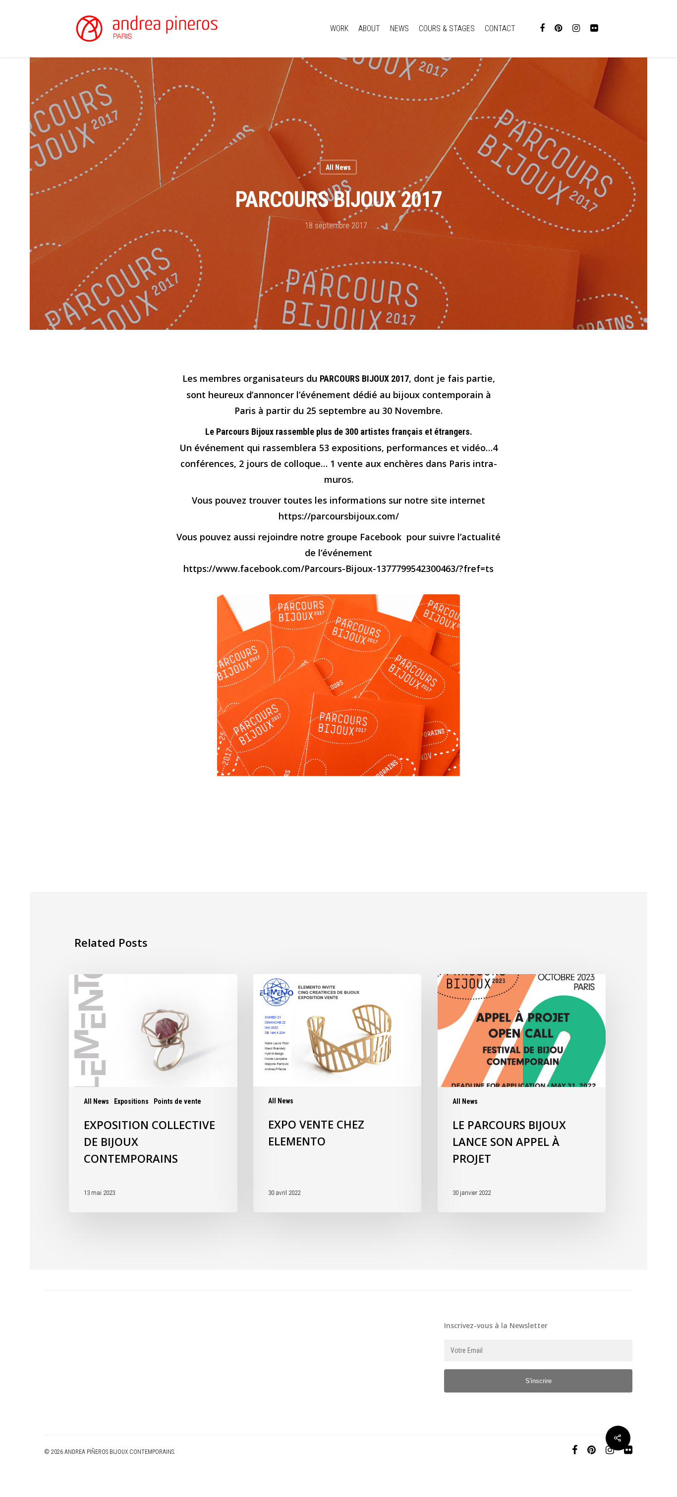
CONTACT (500, 28)
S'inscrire (538, 1381)
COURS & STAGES (447, 28)
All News (338, 167)
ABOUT (369, 28)
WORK (339, 28)
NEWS (399, 28)
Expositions (131, 1101)
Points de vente (177, 1101)
